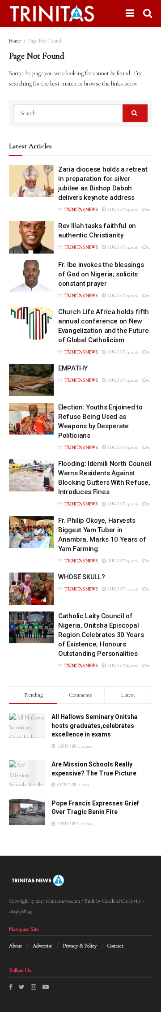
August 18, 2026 (122, 665)
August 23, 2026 (122, 209)
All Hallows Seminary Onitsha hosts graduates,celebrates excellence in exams (94, 725)
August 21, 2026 (122, 589)
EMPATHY (73, 368)
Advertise (42, 946)
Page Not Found (44, 41)
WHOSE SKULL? (81, 577)
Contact (115, 946)
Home (15, 41)
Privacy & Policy (80, 946)
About (15, 946)
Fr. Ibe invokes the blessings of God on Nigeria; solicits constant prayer (101, 274)
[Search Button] (135, 113)
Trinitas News (80, 209)
